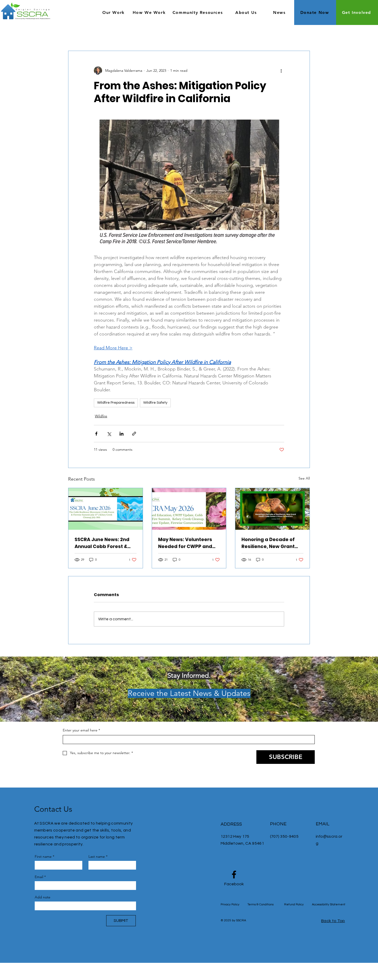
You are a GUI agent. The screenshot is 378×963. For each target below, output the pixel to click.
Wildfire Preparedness (115, 402)
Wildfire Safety (155, 402)
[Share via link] (134, 433)
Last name (97, 856)
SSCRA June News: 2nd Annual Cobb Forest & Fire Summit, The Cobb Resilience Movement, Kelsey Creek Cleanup (102, 543)
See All (304, 478)
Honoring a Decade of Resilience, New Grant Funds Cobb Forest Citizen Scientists (268, 543)
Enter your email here (81, 730)
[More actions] (281, 70)
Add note (42, 897)
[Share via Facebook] (96, 433)
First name (44, 856)
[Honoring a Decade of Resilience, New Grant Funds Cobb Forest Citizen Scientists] (272, 509)
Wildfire (101, 416)
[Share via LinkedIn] (121, 433)
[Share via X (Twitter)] (108, 433)
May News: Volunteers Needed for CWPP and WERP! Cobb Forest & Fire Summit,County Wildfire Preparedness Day (188, 543)
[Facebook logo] (234, 874)
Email (40, 876)
